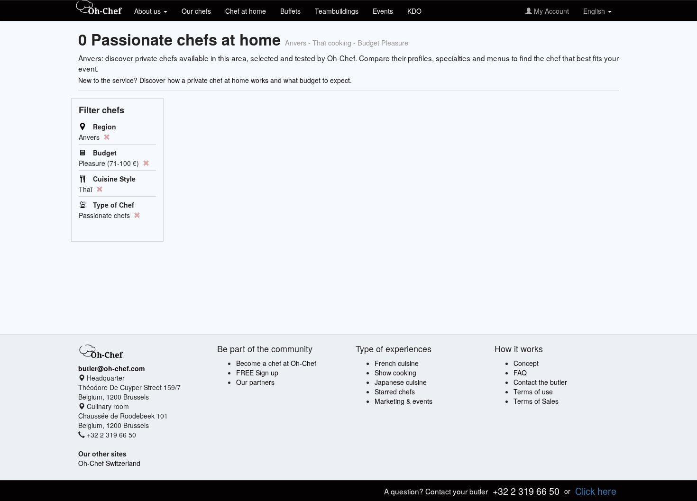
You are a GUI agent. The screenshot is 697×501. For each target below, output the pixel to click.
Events (383, 11)
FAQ (520, 372)
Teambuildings (336, 11)
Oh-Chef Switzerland (109, 463)
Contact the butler (540, 382)
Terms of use (533, 391)
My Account (550, 11)
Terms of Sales (536, 401)
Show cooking (395, 372)
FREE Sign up (257, 372)
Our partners (255, 382)
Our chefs (196, 11)
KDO (414, 11)
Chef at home (245, 11)
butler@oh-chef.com (111, 368)
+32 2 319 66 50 (526, 491)
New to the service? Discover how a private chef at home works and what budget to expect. (215, 80)
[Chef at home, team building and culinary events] (99, 8)
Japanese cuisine (401, 382)
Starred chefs (395, 391)
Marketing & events (403, 401)
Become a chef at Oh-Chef (276, 363)
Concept (526, 363)
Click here (595, 491)
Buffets (290, 11)
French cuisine (397, 363)
